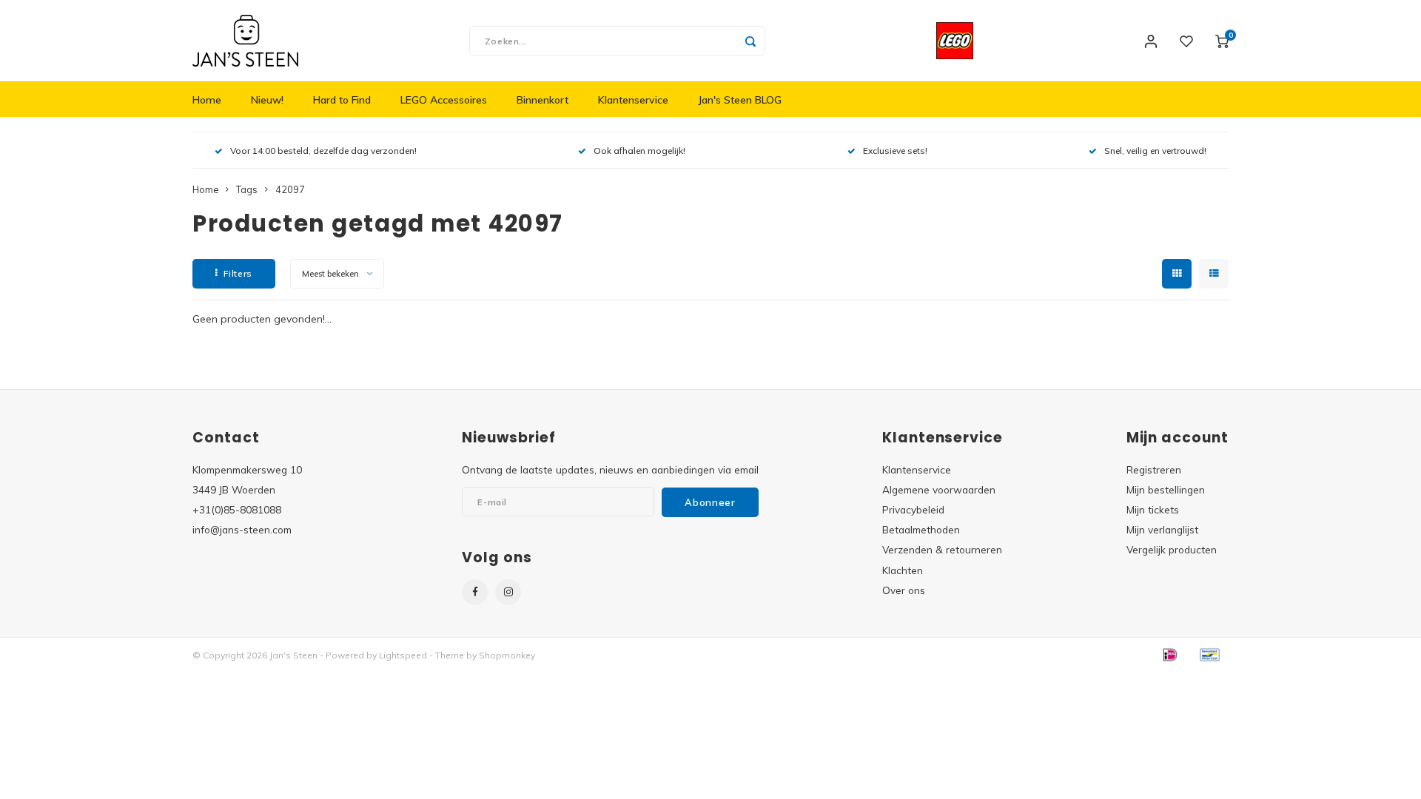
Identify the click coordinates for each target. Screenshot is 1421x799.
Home (206, 100)
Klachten (902, 570)
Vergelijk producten (1171, 549)
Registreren (1153, 469)
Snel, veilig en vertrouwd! (1155, 150)
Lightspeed (403, 655)
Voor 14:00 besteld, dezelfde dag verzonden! (323, 150)
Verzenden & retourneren (942, 549)
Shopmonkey (507, 655)
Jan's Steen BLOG (740, 100)
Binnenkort (542, 100)
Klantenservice (633, 100)
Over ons (903, 590)
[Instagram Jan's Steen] (508, 592)
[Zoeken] (750, 40)
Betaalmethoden (921, 529)
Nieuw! (267, 100)
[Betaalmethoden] (1169, 654)
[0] (1222, 40)
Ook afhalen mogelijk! (639, 150)
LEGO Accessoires (443, 100)
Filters (238, 273)
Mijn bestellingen (1165, 489)
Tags (247, 189)
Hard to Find (342, 100)
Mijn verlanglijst (1162, 529)
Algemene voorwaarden (938, 489)
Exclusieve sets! (895, 150)
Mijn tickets (1152, 509)
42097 (290, 189)
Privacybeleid (913, 509)
